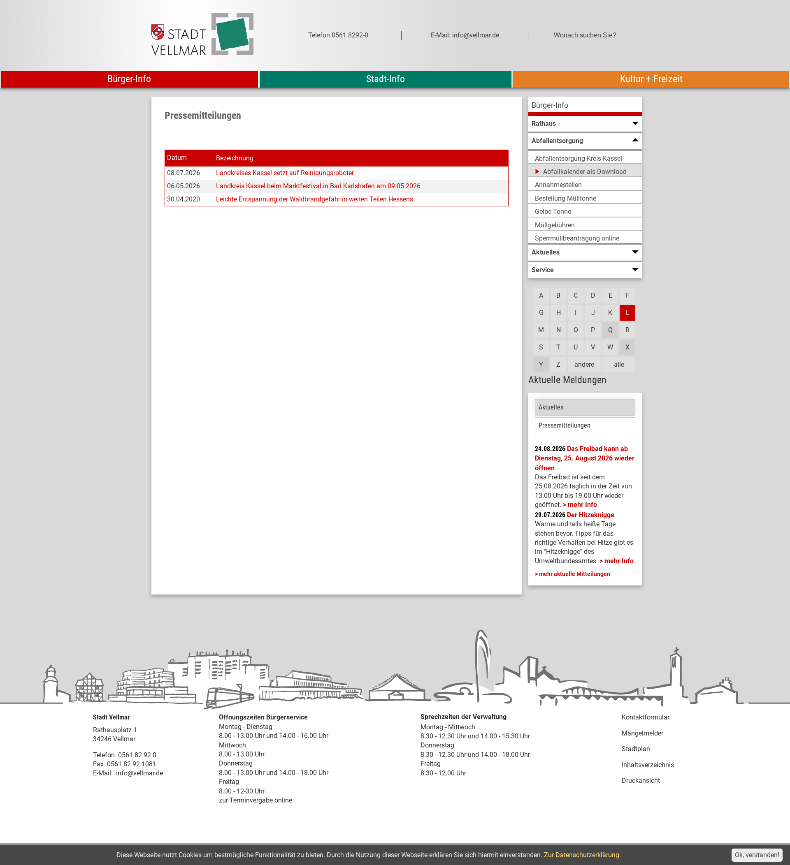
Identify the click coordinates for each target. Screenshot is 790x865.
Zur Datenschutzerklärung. (582, 855)
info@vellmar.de (139, 773)
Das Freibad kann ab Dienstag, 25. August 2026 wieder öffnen (584, 458)
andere (584, 364)
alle (619, 364)
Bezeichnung (234, 158)
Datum (177, 158)
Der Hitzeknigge (590, 515)
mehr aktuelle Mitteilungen (574, 574)
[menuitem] (585, 106)
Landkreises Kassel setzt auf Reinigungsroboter (285, 173)
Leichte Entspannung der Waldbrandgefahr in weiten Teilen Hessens (314, 199)
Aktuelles (551, 407)
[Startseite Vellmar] (211, 35)
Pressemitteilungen (564, 425)
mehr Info (582, 505)
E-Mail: (103, 773)
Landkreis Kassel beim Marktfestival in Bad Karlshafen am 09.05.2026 (318, 186)
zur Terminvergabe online (255, 800)
